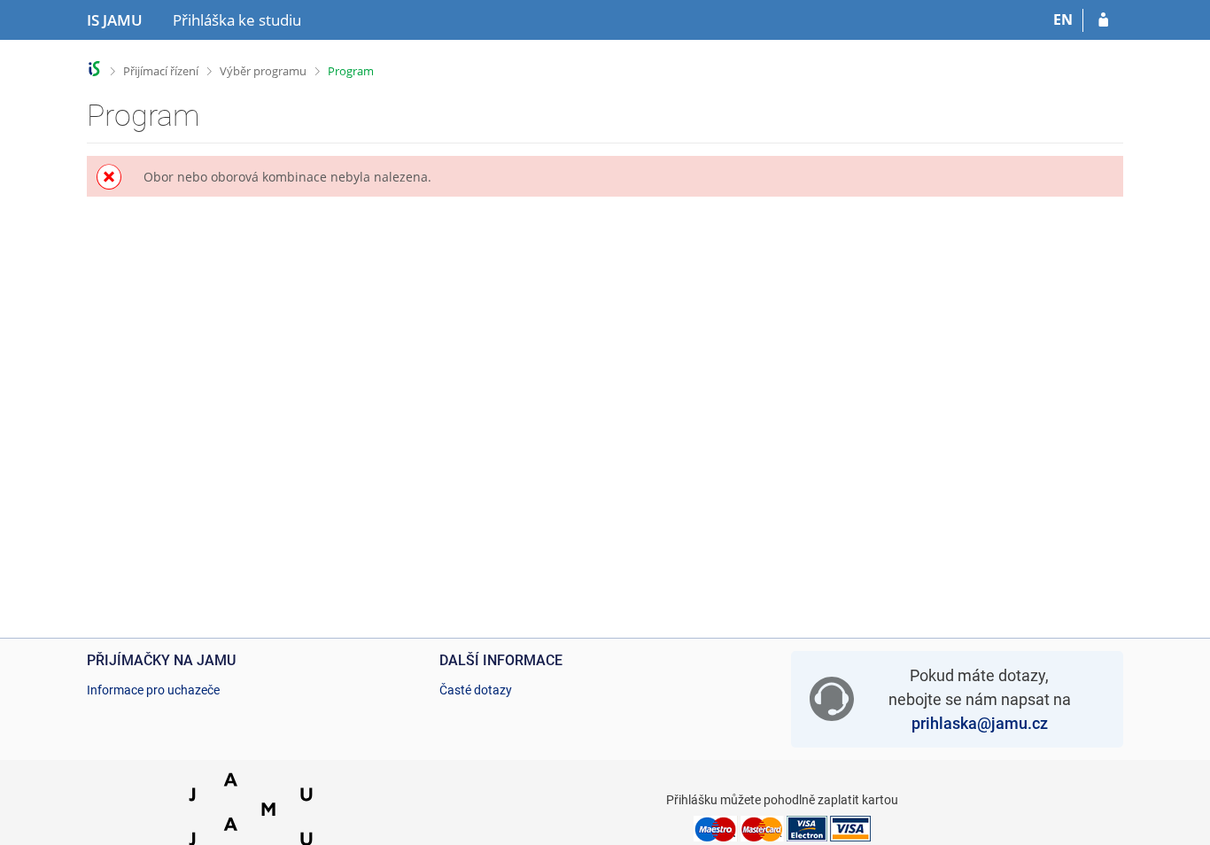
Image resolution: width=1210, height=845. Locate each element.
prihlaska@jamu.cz (979, 723)
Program (351, 71)
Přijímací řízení (160, 71)
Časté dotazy (475, 690)
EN (1063, 19)
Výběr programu (263, 71)
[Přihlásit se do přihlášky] (1103, 20)
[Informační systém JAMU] (94, 68)
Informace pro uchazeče (153, 690)
